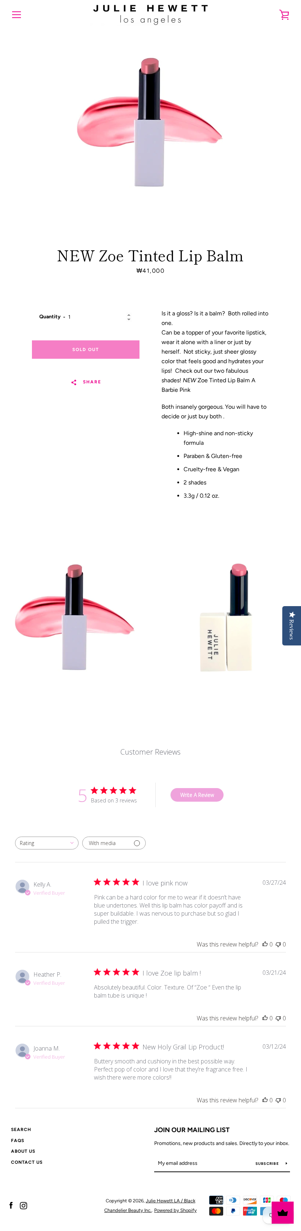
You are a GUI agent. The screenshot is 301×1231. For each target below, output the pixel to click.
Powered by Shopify (175, 1210)
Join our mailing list (192, 1130)
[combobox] (47, 843)
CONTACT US (27, 1162)
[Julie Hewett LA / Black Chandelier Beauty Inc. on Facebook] (11, 1205)
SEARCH (21, 1129)
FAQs (17, 1140)
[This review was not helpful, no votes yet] (278, 944)
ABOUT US (23, 1151)
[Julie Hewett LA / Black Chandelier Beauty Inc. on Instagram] (23, 1205)
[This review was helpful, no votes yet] (265, 944)
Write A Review (197, 794)
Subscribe (267, 1163)
